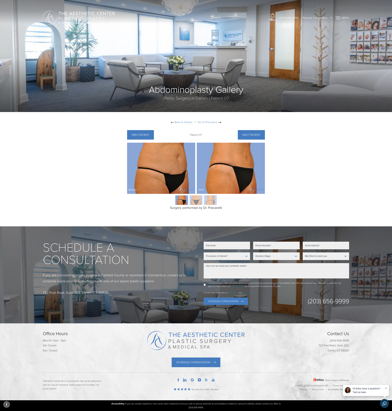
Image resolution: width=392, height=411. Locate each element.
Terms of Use (233, 293)
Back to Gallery (183, 122)
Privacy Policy (339, 385)
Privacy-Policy (248, 293)
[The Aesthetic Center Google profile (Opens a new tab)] (192, 379)
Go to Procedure (208, 122)
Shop (273, 19)
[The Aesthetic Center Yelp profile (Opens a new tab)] (206, 379)
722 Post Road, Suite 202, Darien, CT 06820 (334, 348)
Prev (140, 135)
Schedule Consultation (223, 301)
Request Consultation (315, 17)
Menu (345, 17)
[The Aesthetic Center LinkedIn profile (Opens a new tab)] (184, 379)
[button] (6, 404)
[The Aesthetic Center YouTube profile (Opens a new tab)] (213, 379)
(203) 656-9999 (289, 17)
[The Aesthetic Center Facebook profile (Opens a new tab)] (178, 379)
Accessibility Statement (338, 389)
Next (251, 135)
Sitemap (303, 389)
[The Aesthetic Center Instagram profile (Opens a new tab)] (199, 379)
